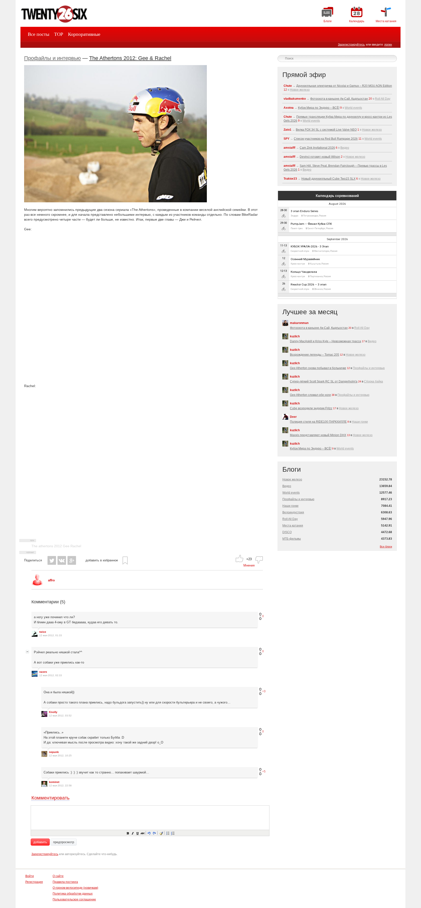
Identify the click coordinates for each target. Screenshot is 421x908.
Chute (288, 86)
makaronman (299, 323)
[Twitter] (52, 560)
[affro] (37, 584)
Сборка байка (373, 381)
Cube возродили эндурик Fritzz (311, 408)
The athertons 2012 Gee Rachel (56, 546)
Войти (29, 876)
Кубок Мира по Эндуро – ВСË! (318, 107)
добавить (40, 842)
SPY (286, 138)
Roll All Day (382, 98)
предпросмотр (63, 842)
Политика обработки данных (73, 893)
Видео (344, 147)
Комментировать (50, 798)
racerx (43, 671)
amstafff (289, 147)
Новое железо (300, 89)
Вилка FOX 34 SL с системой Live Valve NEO (326, 129)
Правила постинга (65, 882)
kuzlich (295, 336)
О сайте (58, 876)
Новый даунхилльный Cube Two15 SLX (328, 178)
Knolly (53, 712)
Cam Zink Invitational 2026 (317, 147)
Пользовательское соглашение (74, 899)
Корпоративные (84, 34)
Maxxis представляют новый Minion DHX (318, 435)
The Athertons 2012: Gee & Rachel (130, 58)
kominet (54, 782)
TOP (58, 34)
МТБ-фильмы (291, 538)
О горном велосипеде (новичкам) (75, 887)
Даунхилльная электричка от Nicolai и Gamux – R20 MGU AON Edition (344, 86)
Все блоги (386, 546)
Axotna (289, 107)
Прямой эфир (304, 74)
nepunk (54, 752)
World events (353, 107)
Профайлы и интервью (52, 58)
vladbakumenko (295, 98)
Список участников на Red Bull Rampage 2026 (326, 138)
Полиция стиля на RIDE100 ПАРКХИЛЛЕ (318, 421)
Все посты (38, 34)
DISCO (287, 532)
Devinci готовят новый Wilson (320, 156)
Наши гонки (360, 421)
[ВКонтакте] (61, 560)
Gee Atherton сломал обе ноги (310, 395)
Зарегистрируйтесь (351, 44)
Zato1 (287, 129)
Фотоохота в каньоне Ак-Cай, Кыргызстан (339, 98)
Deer (293, 417)
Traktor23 (290, 178)
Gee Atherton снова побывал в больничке (318, 368)
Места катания (292, 525)
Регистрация (34, 882)
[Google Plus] (71, 560)
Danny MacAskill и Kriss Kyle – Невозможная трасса (325, 341)
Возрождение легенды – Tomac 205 (314, 354)
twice (42, 631)
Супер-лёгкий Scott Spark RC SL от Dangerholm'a (323, 381)
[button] (127, 832)
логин (388, 44)
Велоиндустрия (293, 512)
